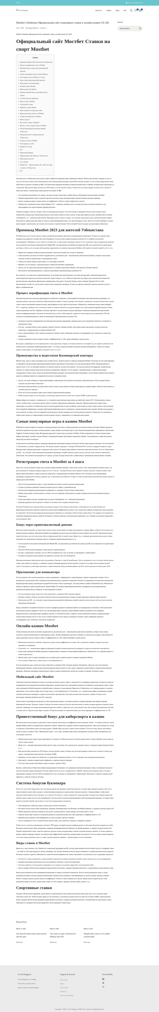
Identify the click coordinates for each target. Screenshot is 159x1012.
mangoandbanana (33, 28)
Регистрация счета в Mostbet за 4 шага (32, 77)
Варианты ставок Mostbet (28, 107)
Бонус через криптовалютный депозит (32, 80)
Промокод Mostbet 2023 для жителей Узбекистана (36, 62)
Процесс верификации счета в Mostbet (32, 65)
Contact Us (63, 991)
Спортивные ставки (26, 104)
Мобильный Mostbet (26, 153)
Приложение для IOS (27, 159)
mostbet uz (43, 28)
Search (140, 28)
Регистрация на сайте (27, 144)
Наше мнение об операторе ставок (31, 110)
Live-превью (24, 162)
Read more (19, 942)
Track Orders (64, 987)
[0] (135, 10)
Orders (62, 984)
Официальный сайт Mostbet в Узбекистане (34, 156)
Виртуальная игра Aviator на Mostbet (32, 113)
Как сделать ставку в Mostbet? (29, 122)
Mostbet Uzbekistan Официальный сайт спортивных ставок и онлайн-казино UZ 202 (62, 22)
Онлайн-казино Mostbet (27, 86)
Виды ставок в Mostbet (27, 101)
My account (63, 980)
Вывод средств (25, 119)
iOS (21, 150)
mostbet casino (108, 248)
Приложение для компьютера (29, 83)
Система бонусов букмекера (29, 98)
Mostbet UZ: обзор (26, 147)
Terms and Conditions (66, 995)
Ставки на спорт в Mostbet (28, 141)
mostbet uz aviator (54, 350)
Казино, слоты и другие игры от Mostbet (33, 125)
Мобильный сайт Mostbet (28, 89)
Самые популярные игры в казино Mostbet (34, 74)
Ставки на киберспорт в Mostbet (30, 116)
